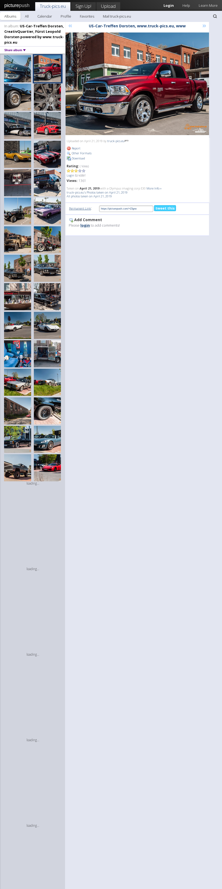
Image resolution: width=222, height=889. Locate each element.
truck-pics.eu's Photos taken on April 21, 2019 (97, 192)
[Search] (215, 16)
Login (70, 175)
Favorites (87, 16)
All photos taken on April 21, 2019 (89, 196)
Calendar (44, 16)
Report (75, 148)
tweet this (165, 208)
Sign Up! (83, 6)
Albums (10, 16)
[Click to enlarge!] (137, 83)
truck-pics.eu (116, 141)
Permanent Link (80, 208)
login (85, 225)
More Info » (154, 188)
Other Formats (81, 153)
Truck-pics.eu (53, 6)
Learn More (208, 5)
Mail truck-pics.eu (117, 16)
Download (78, 158)
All (27, 16)
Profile (66, 16)
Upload (108, 6)
